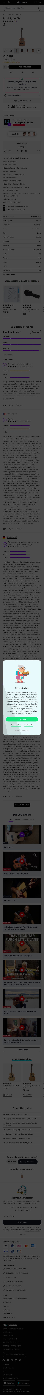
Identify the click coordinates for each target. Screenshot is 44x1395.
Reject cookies (16, 725)
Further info (28, 725)
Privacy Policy (25, 730)
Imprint (17, 730)
